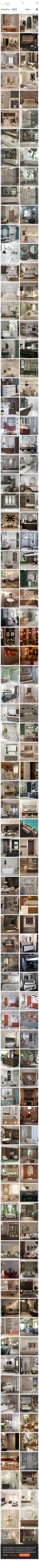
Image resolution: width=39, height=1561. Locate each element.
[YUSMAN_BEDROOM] (10, 579)
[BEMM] (29, 426)
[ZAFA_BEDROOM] (10, 847)
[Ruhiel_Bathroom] (29, 23)
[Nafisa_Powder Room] (29, 1193)
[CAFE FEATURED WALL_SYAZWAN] (10, 656)
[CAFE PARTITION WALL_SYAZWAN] (29, 637)
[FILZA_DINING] (29, 349)
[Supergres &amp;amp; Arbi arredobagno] (29, 1039)
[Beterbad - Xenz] (10, 963)
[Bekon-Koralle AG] (29, 675)
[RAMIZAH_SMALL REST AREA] (29, 215)
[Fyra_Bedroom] (10, 291)
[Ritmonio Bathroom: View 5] (29, 138)
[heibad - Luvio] (29, 982)
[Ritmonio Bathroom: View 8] (29, 119)
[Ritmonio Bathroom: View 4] (10, 138)
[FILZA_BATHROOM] (29, 521)
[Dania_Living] (29, 1154)
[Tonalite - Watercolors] (29, 1173)
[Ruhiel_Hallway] (10, 905)
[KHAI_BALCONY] (29, 291)
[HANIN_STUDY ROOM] (29, 330)
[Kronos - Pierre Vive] (10, 867)
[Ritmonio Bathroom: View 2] (29, 157)
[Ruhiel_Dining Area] (10, 886)
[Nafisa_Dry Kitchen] (29, 1212)
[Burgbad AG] (10, 445)
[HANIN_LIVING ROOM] (10, 1078)
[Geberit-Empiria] (10, 426)
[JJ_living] (29, 80)
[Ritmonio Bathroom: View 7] (29, 176)
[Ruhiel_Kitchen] (29, 42)
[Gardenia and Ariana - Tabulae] (29, 1231)
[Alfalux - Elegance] (29, 368)
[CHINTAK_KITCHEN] (29, 905)
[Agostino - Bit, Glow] (29, 867)
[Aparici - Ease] (29, 617)
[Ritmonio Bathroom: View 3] (10, 157)
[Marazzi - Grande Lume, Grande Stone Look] (29, 61)
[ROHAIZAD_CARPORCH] (29, 560)
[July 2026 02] (29, 1001)
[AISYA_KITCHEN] (29, 387)
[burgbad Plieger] (10, 1097)
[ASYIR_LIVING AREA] (29, 1250)
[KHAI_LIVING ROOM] (29, 311)
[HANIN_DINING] (29, 1078)
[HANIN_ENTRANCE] (10, 215)
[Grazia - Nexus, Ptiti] (29, 886)
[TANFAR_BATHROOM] (10, 1480)
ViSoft (8, 1008)
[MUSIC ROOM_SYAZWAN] (29, 1116)
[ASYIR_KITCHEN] (10, 1173)
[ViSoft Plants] (29, 790)
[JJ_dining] (10, 771)
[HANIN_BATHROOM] (10, 349)
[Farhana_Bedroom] (10, 694)
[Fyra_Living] (10, 1499)
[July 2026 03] (10, 1020)
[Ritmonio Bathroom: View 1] (10, 176)
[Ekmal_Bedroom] (10, 924)
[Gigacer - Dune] (29, 1097)
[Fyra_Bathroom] (29, 1499)
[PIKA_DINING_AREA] (10, 598)
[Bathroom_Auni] (29, 1308)
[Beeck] (10, 982)
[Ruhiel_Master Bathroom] (29, 502)
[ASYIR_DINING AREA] (10, 1269)
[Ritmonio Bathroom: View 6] (10, 196)
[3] (29, 1327)
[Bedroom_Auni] (29, 272)
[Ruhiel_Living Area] (10, 42)
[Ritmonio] (10, 330)
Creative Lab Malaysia (13, 30)
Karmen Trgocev (30, 1046)
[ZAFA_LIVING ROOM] (10, 809)
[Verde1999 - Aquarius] (29, 1135)
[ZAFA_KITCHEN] (29, 234)
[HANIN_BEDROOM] (29, 483)
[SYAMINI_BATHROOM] (29, 1461)
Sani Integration (30, 126)
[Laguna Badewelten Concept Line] (29, 963)
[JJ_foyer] (29, 771)
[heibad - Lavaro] (29, 943)
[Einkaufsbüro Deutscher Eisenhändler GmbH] (10, 1404)
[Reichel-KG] (29, 464)
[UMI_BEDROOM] (10, 1365)
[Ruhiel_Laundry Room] (10, 368)
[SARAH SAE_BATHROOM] (29, 694)
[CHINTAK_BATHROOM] (10, 1116)
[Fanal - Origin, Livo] (10, 1327)
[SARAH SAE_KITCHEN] (10, 1288)
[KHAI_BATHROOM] (29, 579)
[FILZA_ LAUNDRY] (29, 406)
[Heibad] (29, 445)
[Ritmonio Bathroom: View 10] (29, 196)
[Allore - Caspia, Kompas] (29, 1346)
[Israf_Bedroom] (29, 100)
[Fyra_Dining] (29, 809)
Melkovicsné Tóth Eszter (14, 1219)
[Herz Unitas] (10, 617)
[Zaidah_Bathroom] (10, 23)
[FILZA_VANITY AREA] (10, 502)
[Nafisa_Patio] (10, 1154)
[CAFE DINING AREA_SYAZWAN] (29, 656)
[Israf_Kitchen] (29, 598)
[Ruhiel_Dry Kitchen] (10, 943)
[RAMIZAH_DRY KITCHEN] (29, 1020)
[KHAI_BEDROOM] (10, 311)
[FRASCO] (29, 253)
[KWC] (10, 253)
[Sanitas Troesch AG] (29, 1404)
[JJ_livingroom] (10, 1193)
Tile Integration (30, 68)
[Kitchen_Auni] (10, 1461)
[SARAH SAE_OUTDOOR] (29, 828)
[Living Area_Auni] (10, 1308)
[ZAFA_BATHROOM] (29, 847)
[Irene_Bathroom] (29, 1384)
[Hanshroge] (10, 387)
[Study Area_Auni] (29, 1442)
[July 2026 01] (10, 1001)
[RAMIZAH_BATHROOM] (10, 234)
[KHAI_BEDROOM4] (29, 713)
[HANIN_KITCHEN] (10, 272)
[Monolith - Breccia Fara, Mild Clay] (10, 1250)
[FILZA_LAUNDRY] (10, 406)
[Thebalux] (10, 790)
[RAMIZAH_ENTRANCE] (10, 1231)
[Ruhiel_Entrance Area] (10, 637)
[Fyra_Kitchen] (10, 828)
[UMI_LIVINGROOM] (10, 61)
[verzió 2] (10, 1212)
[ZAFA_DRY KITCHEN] (10, 1538)
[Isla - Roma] (10, 1039)
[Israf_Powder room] (29, 924)
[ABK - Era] (10, 80)
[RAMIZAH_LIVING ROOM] (10, 560)
